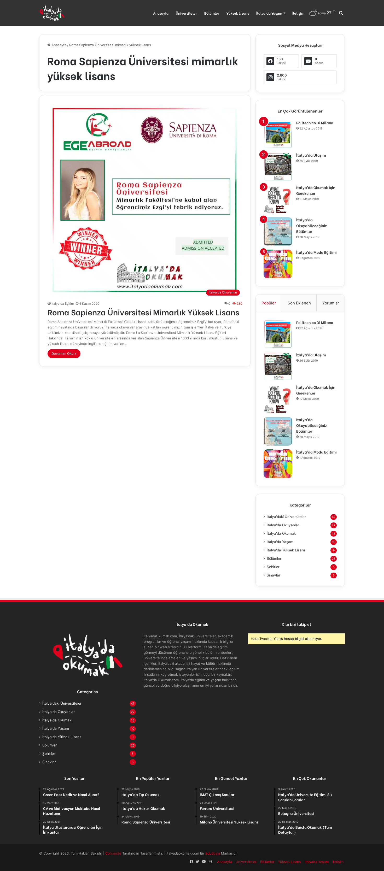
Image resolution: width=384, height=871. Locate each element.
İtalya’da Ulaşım (311, 155)
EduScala (213, 853)
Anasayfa (160, 12)
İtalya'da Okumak (281, 533)
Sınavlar (273, 575)
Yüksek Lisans (237, 12)
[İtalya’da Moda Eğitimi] (278, 264)
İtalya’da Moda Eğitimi (316, 252)
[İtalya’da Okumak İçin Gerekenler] (278, 199)
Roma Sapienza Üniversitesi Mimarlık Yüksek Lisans (143, 311)
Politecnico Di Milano (314, 122)
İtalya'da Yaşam (280, 542)
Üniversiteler (186, 12)
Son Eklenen (299, 303)
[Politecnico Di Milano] (278, 134)
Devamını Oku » (64, 353)
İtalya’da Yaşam (269, 12)
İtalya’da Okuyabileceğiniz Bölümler (311, 225)
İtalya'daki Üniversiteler (286, 517)
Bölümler (211, 12)
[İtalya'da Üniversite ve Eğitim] (52, 13)
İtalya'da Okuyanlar (283, 525)
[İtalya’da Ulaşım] (278, 166)
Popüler (268, 303)
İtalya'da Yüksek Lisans (286, 550)
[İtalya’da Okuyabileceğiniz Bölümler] (278, 231)
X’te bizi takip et (296, 624)
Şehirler (273, 567)
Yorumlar (330, 303)
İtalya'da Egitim (62, 303)
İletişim (298, 12)
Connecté (113, 853)
